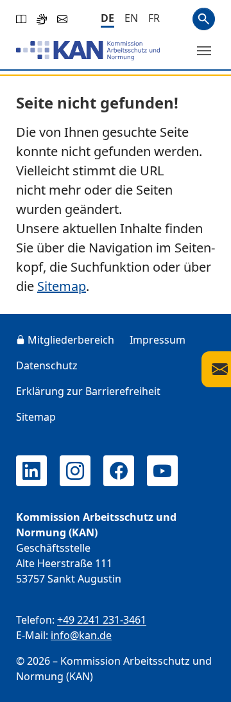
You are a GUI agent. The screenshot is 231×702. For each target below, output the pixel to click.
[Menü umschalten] (204, 51)
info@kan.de (81, 635)
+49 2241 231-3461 (101, 620)
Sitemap (61, 286)
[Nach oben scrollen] (202, 680)
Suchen (204, 19)
